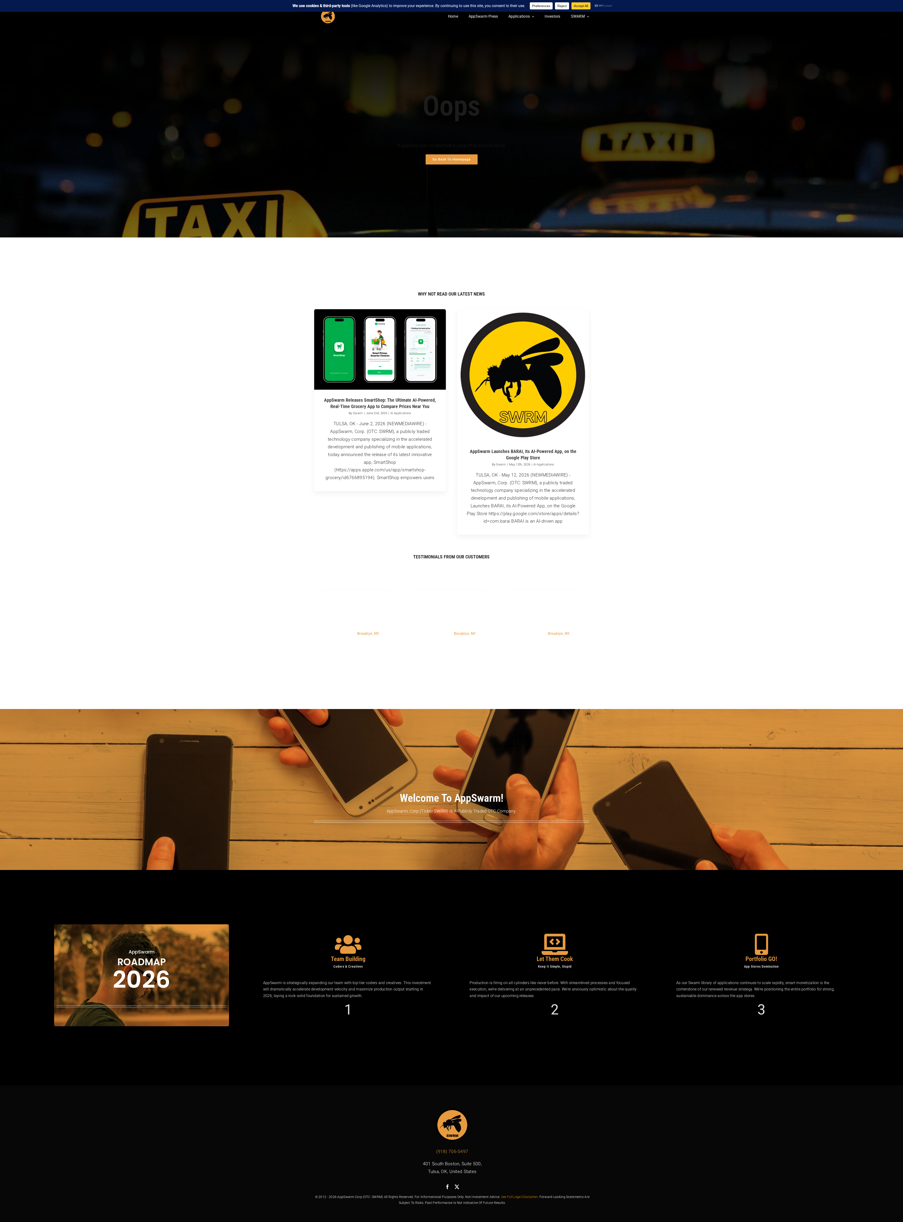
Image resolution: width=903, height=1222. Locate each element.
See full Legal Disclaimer (519, 1197)
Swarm (358, 413)
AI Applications (400, 413)
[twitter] (457, 1187)
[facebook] (447, 1187)
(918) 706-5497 (452, 1151)
